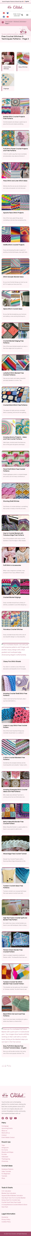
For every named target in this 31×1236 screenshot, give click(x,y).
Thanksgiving (6, 1159)
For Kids (4, 1154)
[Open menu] (27, 15)
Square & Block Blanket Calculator (12, 1195)
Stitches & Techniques (20, 21)
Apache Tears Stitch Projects (13, 213)
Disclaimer (5, 1217)
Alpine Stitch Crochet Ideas (12, 309)
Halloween (5, 1157)
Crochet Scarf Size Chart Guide (11, 1202)
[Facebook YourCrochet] (6, 1118)
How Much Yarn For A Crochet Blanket (13, 1198)
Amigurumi (5, 1147)
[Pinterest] (4, 13)
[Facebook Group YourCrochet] (10, 1118)
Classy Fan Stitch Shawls (12, 661)
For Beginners (6, 1173)
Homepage (5, 1126)
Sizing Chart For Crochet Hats (11, 1200)
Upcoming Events (7, 1128)
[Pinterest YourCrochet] (3, 1118)
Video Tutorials (6, 1171)
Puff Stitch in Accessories (12, 565)
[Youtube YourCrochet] (15, 1118)
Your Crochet (8, 21)
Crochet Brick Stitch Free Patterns (15, 405)
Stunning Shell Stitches (11, 501)
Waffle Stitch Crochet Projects (13, 245)
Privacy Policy (6, 1219)
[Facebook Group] (8, 13)
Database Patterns (7, 1169)
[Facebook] (4, 17)
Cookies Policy (6, 1222)
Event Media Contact (8, 1137)
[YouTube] (8, 17)
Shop (3, 1178)
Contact (4, 1135)
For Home (5, 1150)
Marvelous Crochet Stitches (13, 629)
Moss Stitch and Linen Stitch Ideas (15, 181)
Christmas (5, 1161)
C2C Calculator (6, 1191)
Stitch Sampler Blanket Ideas (13, 277)
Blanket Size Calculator (9, 1193)
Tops (3, 1145)
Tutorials (4, 1176)
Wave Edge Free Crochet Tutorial (14, 854)
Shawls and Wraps (7, 1152)
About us (4, 1130)
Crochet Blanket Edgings (12, 597)
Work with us (6, 1133)
